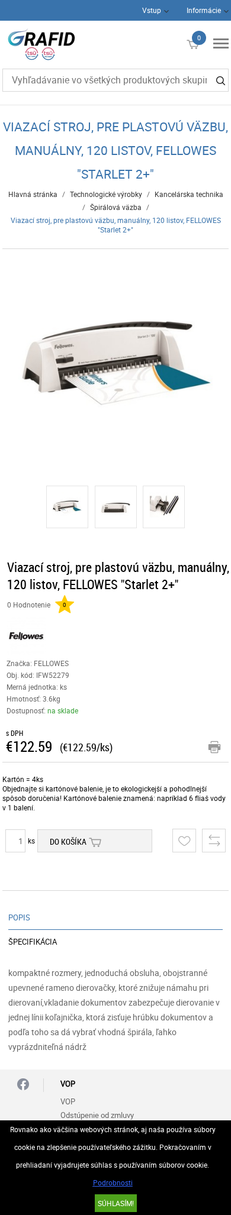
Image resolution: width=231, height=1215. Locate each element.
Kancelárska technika (189, 194)
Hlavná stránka (32, 194)
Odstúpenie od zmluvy (97, 1115)
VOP (67, 1101)
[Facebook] (23, 1085)
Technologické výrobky (106, 194)
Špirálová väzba (116, 207)
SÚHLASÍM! (116, 1203)
